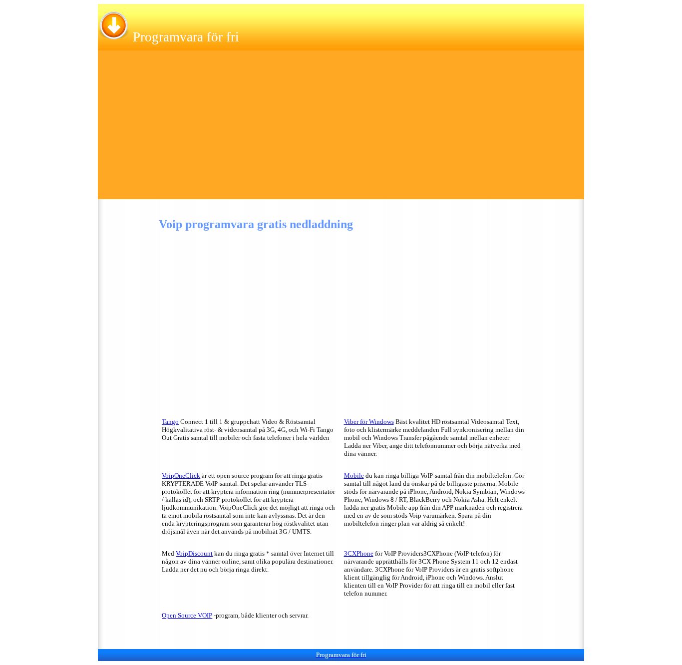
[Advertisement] (341, 129)
